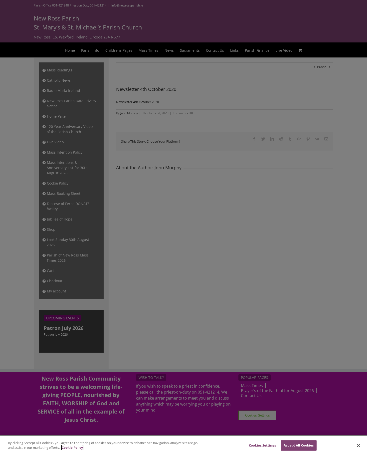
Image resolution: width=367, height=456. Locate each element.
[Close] (358, 446)
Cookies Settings (262, 445)
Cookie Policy (72, 447)
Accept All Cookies (299, 445)
